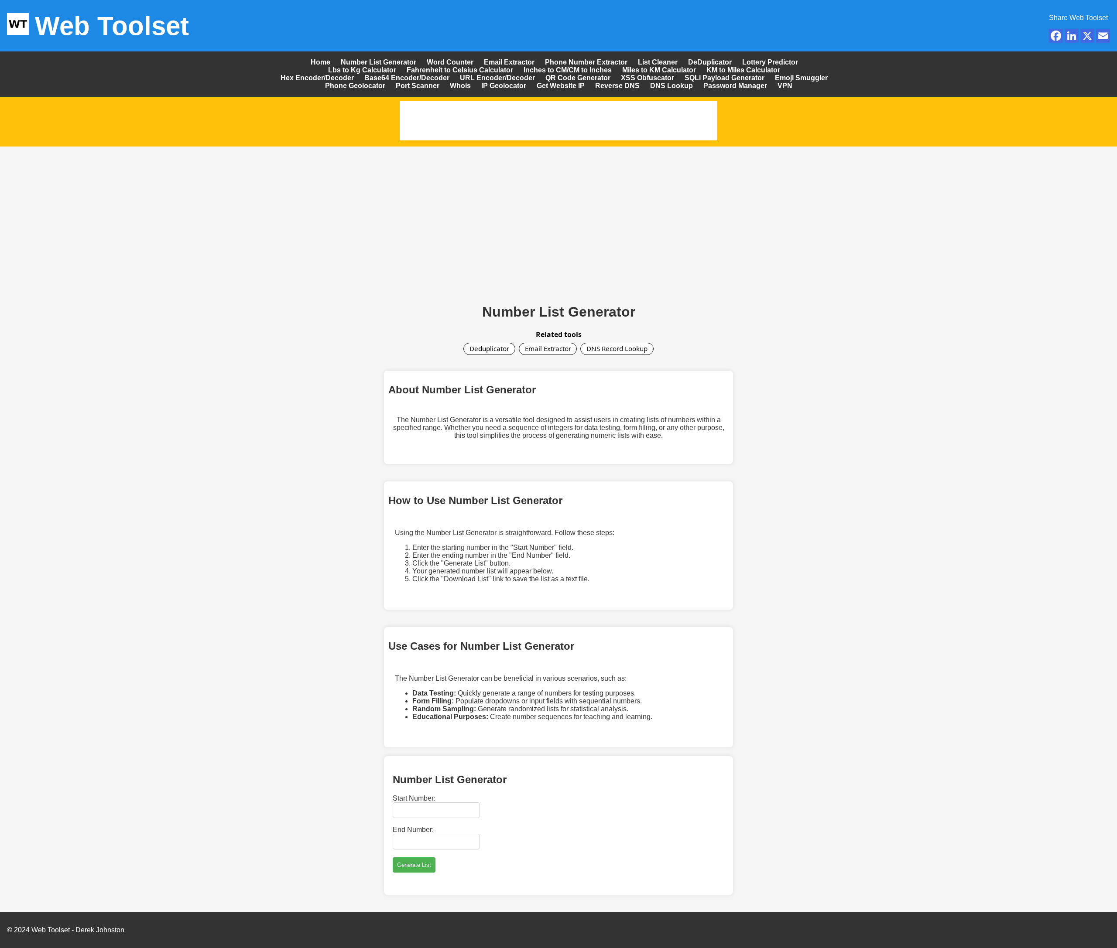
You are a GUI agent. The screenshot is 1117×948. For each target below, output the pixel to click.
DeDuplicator (710, 62)
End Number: (413, 829)
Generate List (414, 865)
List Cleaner (658, 62)
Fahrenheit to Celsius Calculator (460, 70)
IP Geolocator (503, 85)
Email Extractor (509, 62)
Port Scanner (417, 85)
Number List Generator (378, 62)
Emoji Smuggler (801, 78)
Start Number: (414, 798)
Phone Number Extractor (586, 62)
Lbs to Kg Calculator (362, 70)
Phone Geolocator (355, 85)
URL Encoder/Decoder (497, 78)
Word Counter (450, 62)
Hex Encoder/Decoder (317, 78)
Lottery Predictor (770, 62)
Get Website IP (561, 85)
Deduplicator (489, 348)
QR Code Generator (577, 78)
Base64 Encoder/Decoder (406, 78)
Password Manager (735, 85)
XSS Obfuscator (647, 78)
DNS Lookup (671, 85)
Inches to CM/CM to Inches (568, 70)
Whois (460, 85)
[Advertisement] (558, 216)
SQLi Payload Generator (724, 78)
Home (320, 62)
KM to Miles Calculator (743, 70)
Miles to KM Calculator (659, 70)
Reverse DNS (618, 85)
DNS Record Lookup (617, 348)
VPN (785, 85)
